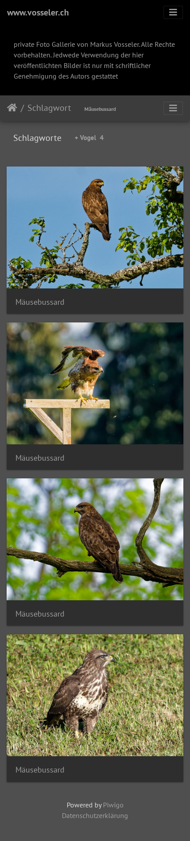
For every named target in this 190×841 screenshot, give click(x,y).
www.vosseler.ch (38, 12)
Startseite (12, 107)
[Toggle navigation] (173, 12)
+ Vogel (89, 137)
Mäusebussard (100, 109)
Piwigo (113, 804)
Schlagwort (49, 108)
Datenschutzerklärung (95, 815)
